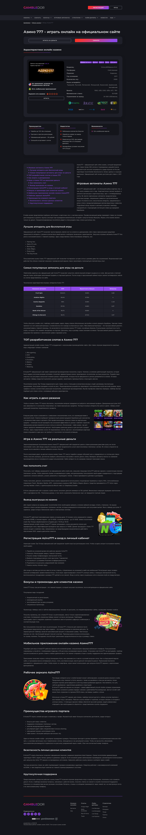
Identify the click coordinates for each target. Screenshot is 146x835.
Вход (116, 7)
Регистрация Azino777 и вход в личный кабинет (48, 188)
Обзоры (27, 17)
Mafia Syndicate (84, 810)
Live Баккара (96, 808)
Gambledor (27, 22)
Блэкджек (106, 809)
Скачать (37, 17)
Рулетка (105, 814)
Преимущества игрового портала (42, 198)
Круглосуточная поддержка (41, 203)
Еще (111, 17)
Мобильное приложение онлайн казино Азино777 (48, 193)
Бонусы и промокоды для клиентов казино (46, 190)
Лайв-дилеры (90, 17)
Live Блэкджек (96, 811)
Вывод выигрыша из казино (41, 185)
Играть (46, 98)
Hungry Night (85, 806)
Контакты (73, 808)
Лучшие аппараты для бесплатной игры (46, 170)
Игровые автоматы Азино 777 (40, 168)
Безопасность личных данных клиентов (46, 200)
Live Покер (95, 813)
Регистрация (98, 7)
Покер (104, 812)
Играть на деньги (50, 40)
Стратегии (76, 17)
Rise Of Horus (85, 813)
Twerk (83, 816)
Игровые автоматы (62, 17)
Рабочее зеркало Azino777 (39, 195)
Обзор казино (36, 22)
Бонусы (46, 17)
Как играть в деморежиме (39, 178)
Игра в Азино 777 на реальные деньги (44, 180)
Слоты (104, 817)
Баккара (105, 806)
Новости (104, 17)
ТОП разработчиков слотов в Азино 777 (44, 175)
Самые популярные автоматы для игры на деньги (50, 173)
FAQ (71, 811)
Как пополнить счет (38, 183)
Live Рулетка (95, 816)
